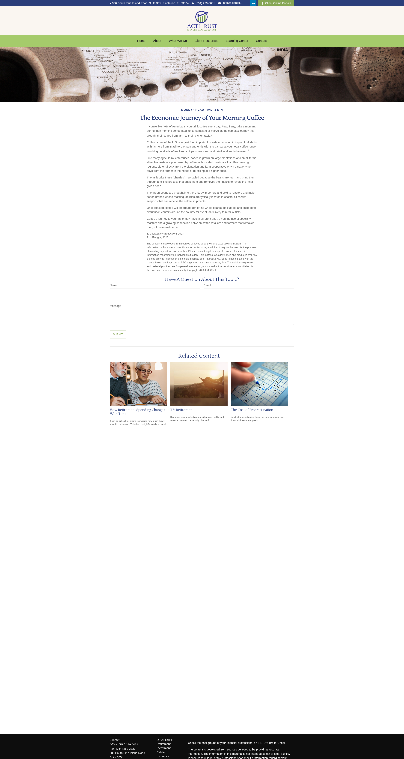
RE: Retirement (181, 410)
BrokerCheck (277, 742)
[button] (141, 41)
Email (207, 285)
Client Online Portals (278, 3)
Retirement (164, 744)
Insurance (163, 756)
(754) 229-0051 (205, 3)
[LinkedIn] (253, 3)
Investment (164, 748)
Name (113, 285)
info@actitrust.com (233, 2)
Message (115, 305)
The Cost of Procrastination (252, 410)
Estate (161, 752)
